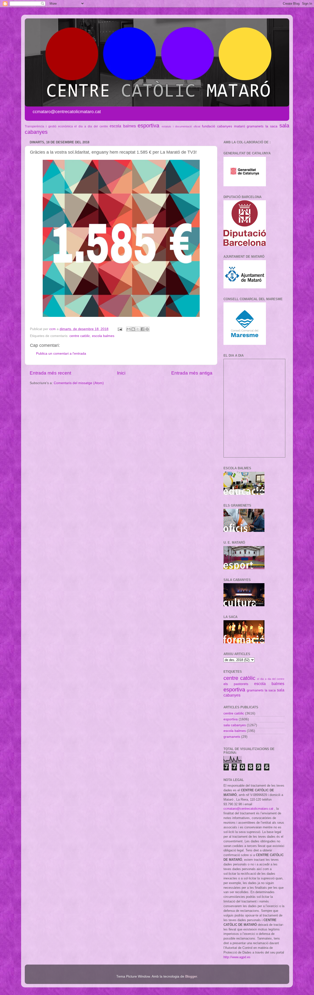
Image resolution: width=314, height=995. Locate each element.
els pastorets (235, 684)
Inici (121, 373)
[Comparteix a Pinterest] (147, 329)
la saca (271, 126)
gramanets (255, 126)
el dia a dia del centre (91, 126)
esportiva (148, 125)
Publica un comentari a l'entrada (61, 353)
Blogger (191, 976)
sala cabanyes (234, 725)
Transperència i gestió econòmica (49, 126)
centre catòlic (79, 336)
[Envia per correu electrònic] (128, 329)
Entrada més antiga (191, 373)
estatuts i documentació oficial (181, 126)
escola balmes (123, 126)
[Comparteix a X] (137, 329)
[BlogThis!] (133, 329)
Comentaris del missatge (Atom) (79, 383)
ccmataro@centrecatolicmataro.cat (248, 808)
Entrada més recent (50, 373)
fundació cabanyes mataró (223, 126)
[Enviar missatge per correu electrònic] (119, 329)
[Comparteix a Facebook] (142, 329)
